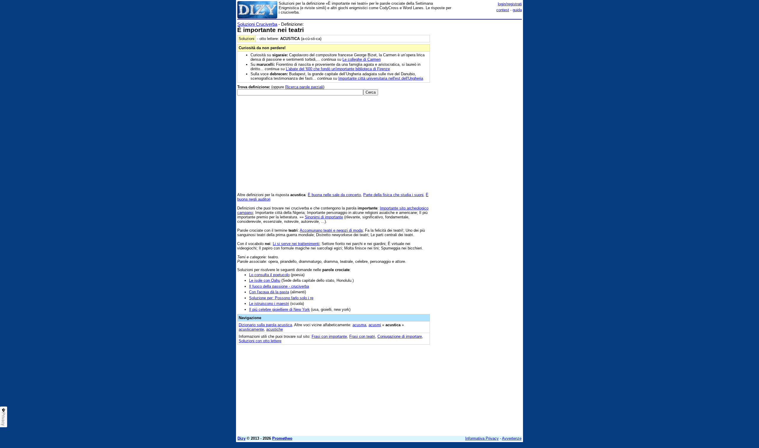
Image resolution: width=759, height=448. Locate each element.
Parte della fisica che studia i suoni (393, 195)
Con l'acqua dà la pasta (269, 292)
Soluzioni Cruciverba (257, 24)
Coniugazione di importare (399, 336)
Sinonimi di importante (324, 217)
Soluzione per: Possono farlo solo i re (281, 298)
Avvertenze (512, 438)
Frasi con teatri (362, 336)
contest (502, 10)
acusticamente (251, 329)
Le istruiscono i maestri (269, 303)
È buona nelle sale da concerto (334, 195)
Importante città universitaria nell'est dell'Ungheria (380, 78)
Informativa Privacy (482, 438)
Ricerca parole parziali (304, 87)
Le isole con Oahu (264, 280)
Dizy (241, 438)
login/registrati (510, 4)
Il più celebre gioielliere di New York (279, 309)
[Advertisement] (477, 110)
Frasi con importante (329, 336)
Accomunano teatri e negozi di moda (331, 230)
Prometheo (282, 438)
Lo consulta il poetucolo (269, 275)
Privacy (4, 419)
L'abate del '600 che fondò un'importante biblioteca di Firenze (338, 69)
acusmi (375, 325)
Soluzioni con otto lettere (260, 341)
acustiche (274, 329)
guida (517, 10)
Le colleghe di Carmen (361, 59)
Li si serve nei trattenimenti (296, 243)
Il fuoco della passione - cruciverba (279, 286)
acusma (359, 325)
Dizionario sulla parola (265, 325)
